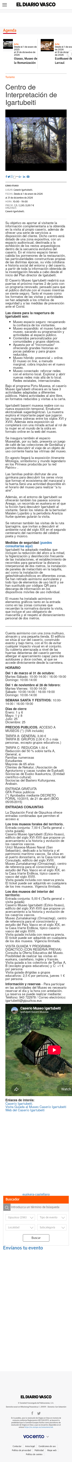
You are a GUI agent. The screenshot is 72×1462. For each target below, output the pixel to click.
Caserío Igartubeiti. (19, 1103)
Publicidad (39, 1450)
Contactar (17, 1446)
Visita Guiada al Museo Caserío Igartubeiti (35, 1106)
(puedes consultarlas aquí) (28, 544)
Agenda (9, 30)
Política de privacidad (21, 1450)
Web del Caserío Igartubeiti (25, 1109)
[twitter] (39, 1413)
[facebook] (32, 1413)
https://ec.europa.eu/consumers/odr (38, 1427)
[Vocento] (36, 1436)
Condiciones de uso (47, 1446)
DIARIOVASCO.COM (36, 1397)
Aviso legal (30, 1446)
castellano (42, 1194)
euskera (28, 1194)
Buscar (36, 1237)
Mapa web (51, 1450)
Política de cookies (34, 1454)
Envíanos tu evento (23, 1248)
